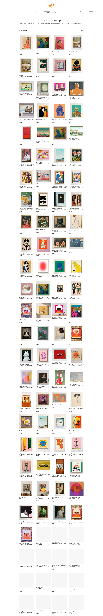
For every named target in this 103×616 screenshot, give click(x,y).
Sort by (20, 30)
